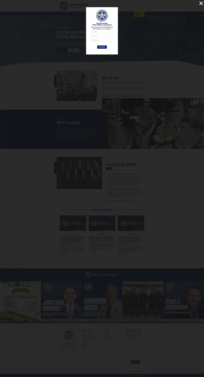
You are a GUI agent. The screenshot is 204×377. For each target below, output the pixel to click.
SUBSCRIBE (102, 47)
